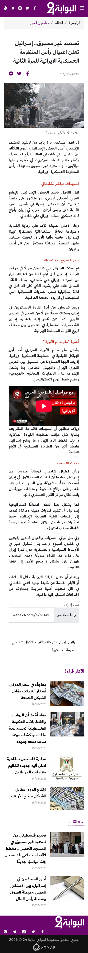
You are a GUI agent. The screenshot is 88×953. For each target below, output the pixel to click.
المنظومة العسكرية (65, 650)
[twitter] (27, 8)
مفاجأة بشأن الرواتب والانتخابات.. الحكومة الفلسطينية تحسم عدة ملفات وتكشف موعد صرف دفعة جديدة (27, 728)
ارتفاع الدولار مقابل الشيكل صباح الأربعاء (28, 793)
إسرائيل (73, 642)
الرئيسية (74, 23)
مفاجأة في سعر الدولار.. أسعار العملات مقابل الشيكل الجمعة (27, 691)
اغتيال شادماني (22, 642)
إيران (62, 642)
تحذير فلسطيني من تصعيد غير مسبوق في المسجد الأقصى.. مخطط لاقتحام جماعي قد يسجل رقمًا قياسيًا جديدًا (25, 848)
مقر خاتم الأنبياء (46, 642)
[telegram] (12, 8)
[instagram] (20, 8)
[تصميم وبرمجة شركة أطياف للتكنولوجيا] (44, 946)
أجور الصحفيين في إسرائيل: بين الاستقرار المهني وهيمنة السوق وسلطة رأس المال (28, 889)
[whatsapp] (5, 8)
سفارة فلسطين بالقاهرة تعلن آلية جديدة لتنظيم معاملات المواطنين (26, 765)
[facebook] (34, 8)
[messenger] (11, 74)
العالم (59, 23)
